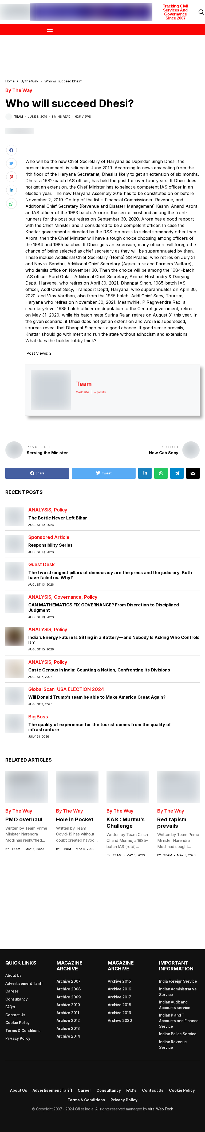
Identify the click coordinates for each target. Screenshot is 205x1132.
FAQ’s (10, 1007)
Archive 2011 (68, 1012)
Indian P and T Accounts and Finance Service (179, 1021)
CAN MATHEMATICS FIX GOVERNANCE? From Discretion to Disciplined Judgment (103, 607)
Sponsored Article (48, 537)
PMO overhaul (23, 819)
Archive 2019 (119, 1012)
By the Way (29, 81)
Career (11, 991)
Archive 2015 (119, 981)
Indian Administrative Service (178, 992)
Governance (67, 597)
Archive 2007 (69, 981)
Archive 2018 (119, 1004)
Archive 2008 (69, 989)
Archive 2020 (120, 1020)
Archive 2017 (119, 997)
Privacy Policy (17, 1038)
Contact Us (15, 1015)
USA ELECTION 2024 (80, 689)
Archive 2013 (68, 1028)
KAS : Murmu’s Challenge (126, 822)
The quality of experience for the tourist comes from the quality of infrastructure (99, 727)
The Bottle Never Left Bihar (57, 518)
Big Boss (38, 716)
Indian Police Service (177, 1033)
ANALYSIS (39, 510)
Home (9, 81)
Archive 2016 (119, 989)
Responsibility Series (50, 545)
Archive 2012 (68, 1020)
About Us (13, 975)
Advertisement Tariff (24, 983)
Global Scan (41, 689)
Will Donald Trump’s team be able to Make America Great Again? (96, 697)
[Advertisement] (102, 49)
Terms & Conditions (23, 1030)
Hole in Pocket (74, 819)
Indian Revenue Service (173, 1044)
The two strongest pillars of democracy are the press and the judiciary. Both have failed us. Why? (110, 575)
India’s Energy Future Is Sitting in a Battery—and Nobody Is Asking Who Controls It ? (113, 640)
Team (18, 116)
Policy (60, 510)
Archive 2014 (68, 1036)
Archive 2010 (68, 1004)
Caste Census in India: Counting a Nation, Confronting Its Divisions (99, 670)
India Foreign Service (178, 981)
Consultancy (16, 999)
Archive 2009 (69, 997)
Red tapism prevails (171, 822)
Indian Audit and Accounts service (174, 1005)
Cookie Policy (17, 1022)
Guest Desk (41, 564)
